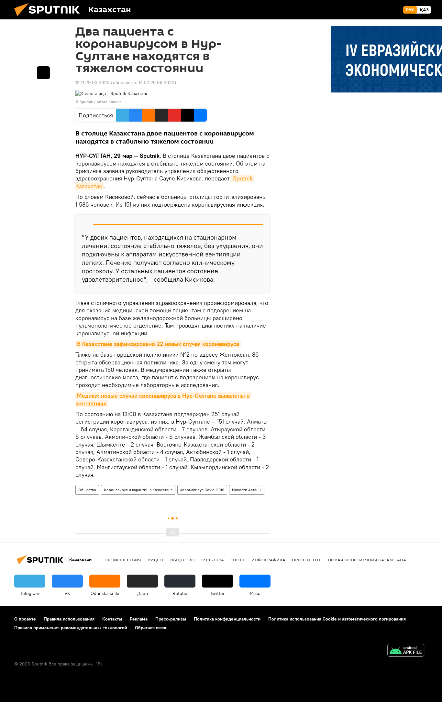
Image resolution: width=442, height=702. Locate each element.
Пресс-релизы (170, 619)
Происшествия (123, 560)
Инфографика (268, 560)
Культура (212, 560)
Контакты (112, 619)
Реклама (139, 619)
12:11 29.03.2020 (92, 82)
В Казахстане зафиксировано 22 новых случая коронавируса (158, 344)
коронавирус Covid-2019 (202, 489)
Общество (87, 489)
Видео (155, 560)
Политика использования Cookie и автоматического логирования (337, 619)
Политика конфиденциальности (227, 619)
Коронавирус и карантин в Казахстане (138, 489)
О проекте (25, 619)
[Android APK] (406, 651)
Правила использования (69, 619)
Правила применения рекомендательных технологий (70, 628)
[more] (43, 72)
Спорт (237, 560)
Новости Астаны (246, 489)
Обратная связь (151, 628)
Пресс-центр (306, 560)
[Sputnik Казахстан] (49, 18)
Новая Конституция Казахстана (367, 560)
